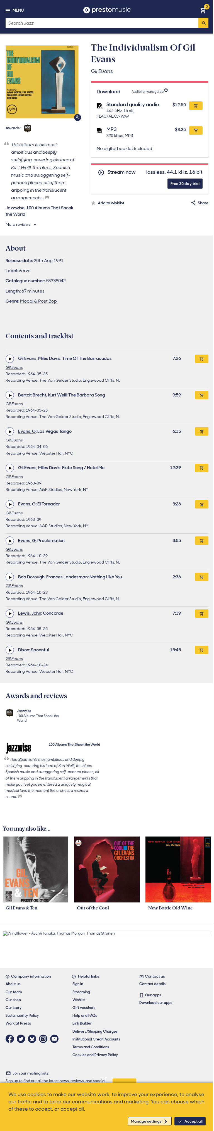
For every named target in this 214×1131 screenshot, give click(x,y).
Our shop (13, 999)
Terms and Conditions (90, 1047)
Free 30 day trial (185, 183)
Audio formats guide (148, 91)
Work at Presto (18, 1023)
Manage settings (146, 1121)
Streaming (81, 992)
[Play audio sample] (10, 359)
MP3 (111, 129)
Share (203, 202)
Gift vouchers (83, 1007)
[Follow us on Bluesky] (33, 1039)
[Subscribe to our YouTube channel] (55, 1039)
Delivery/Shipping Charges (95, 1031)
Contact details (152, 984)
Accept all (193, 1121)
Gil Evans (14, 367)
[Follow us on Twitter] (22, 1039)
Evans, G (27, 431)
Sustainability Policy (22, 1015)
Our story (13, 1007)
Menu (18, 10)
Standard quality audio (132, 104)
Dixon (23, 650)
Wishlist (79, 999)
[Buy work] (201, 359)
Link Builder (82, 1023)
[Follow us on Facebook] (11, 1039)
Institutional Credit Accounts (96, 1039)
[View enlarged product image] (42, 81)
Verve (24, 271)
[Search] (203, 23)
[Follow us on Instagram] (44, 1039)
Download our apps (155, 1002)
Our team (14, 992)
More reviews (18, 224)
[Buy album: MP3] (196, 130)
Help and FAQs (84, 1015)
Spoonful (40, 650)
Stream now (122, 172)
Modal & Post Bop (38, 301)
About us (13, 984)
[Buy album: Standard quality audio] (196, 105)
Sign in (77, 984)
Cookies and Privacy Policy (95, 1054)
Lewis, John (29, 613)
